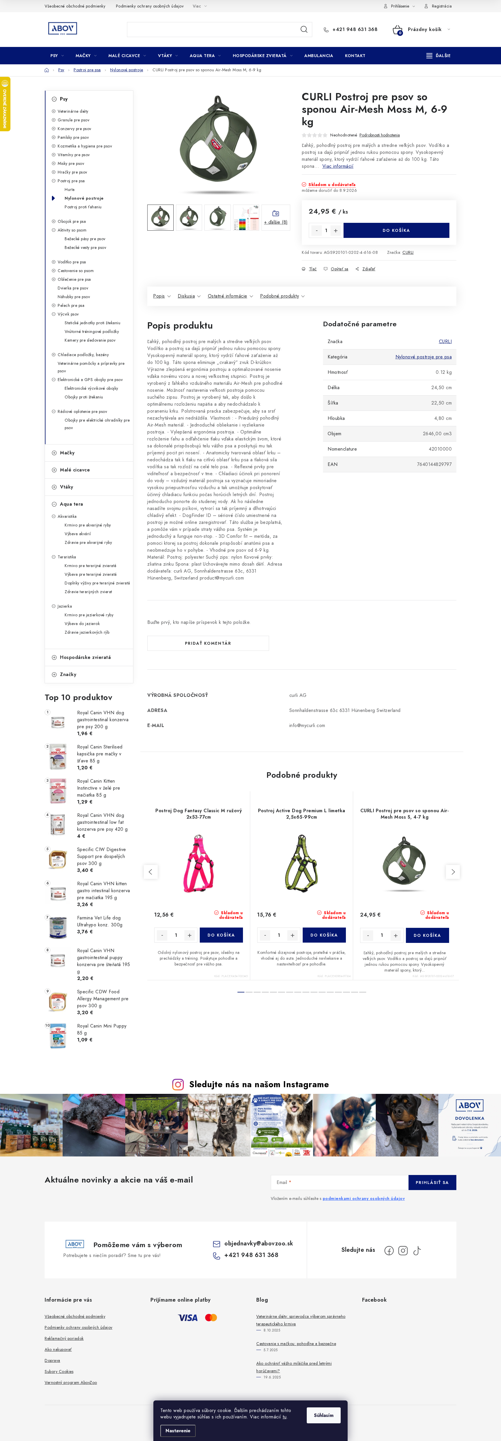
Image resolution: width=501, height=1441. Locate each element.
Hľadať (304, 29)
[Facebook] (389, 1250)
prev (151, 872)
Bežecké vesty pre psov (85, 247)
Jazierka (65, 606)
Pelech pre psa (71, 305)
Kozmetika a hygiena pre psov (85, 146)
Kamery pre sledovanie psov (90, 340)
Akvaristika (67, 516)
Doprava (52, 1360)
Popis (159, 296)
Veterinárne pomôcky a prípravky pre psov (91, 367)
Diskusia (186, 296)
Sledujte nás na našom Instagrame (259, 1084)
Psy (64, 99)
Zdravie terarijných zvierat (88, 592)
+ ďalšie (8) (276, 222)
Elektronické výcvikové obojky (91, 388)
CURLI (408, 252)
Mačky (67, 452)
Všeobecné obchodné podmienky (75, 6)
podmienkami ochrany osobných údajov (364, 1198)
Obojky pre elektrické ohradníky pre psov (97, 424)
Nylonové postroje (84, 198)
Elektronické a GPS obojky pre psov (90, 379)
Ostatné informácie (227, 296)
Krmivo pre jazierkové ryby (89, 615)
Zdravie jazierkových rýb (87, 632)
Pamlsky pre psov (73, 137)
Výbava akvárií (78, 534)
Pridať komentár (208, 643)
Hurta (70, 189)
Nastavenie (178, 1430)
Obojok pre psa (72, 221)
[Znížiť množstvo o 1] (316, 230)
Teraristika (67, 557)
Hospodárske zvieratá (85, 657)
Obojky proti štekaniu (84, 397)
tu (284, 1416)
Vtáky (66, 487)
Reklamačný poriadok (64, 1338)
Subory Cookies (59, 1371)
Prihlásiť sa (432, 1182)
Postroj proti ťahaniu (83, 207)
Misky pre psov (71, 163)
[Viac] (439, 55)
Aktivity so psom (72, 230)
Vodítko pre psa (72, 262)
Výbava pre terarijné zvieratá (91, 574)
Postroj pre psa (71, 181)
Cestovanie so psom (76, 271)
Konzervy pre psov (74, 129)
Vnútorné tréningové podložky (92, 331)
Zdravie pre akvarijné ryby (88, 542)
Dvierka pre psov (73, 288)
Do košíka (396, 230)
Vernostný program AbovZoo (71, 1382)
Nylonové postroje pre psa (423, 357)
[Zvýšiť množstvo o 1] (336, 230)
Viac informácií (338, 166)
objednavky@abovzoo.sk (258, 1243)
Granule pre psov (73, 120)
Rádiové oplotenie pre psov (82, 411)
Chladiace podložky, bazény (83, 355)
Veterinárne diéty (73, 111)
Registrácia (442, 6)
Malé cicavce (75, 470)
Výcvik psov (68, 314)
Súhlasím (323, 1415)
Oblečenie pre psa (74, 279)
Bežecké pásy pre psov (85, 239)
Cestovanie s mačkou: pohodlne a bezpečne (296, 1344)
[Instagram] (403, 1250)
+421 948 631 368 (354, 29)
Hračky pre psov (72, 172)
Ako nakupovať (58, 1349)
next (453, 872)
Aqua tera (71, 504)
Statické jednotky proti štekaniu (92, 323)
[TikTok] (417, 1250)
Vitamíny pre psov (74, 155)
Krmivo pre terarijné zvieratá (91, 566)
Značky (68, 674)
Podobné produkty (279, 296)
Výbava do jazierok (82, 623)
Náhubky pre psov (74, 297)
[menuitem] (57, 55)
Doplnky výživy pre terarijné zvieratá (97, 583)
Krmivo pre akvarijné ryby (88, 525)
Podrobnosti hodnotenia (380, 135)
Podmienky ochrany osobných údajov (150, 6)
